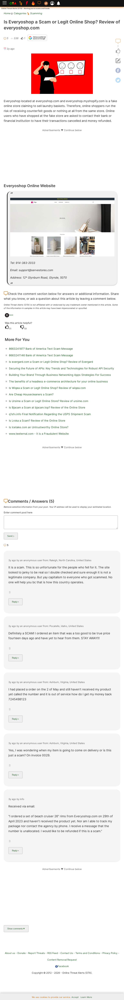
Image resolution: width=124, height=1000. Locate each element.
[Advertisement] (62, 154)
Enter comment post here (18, 512)
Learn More (86, 997)
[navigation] (118, 51)
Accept (75, 997)
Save (11, 315)
